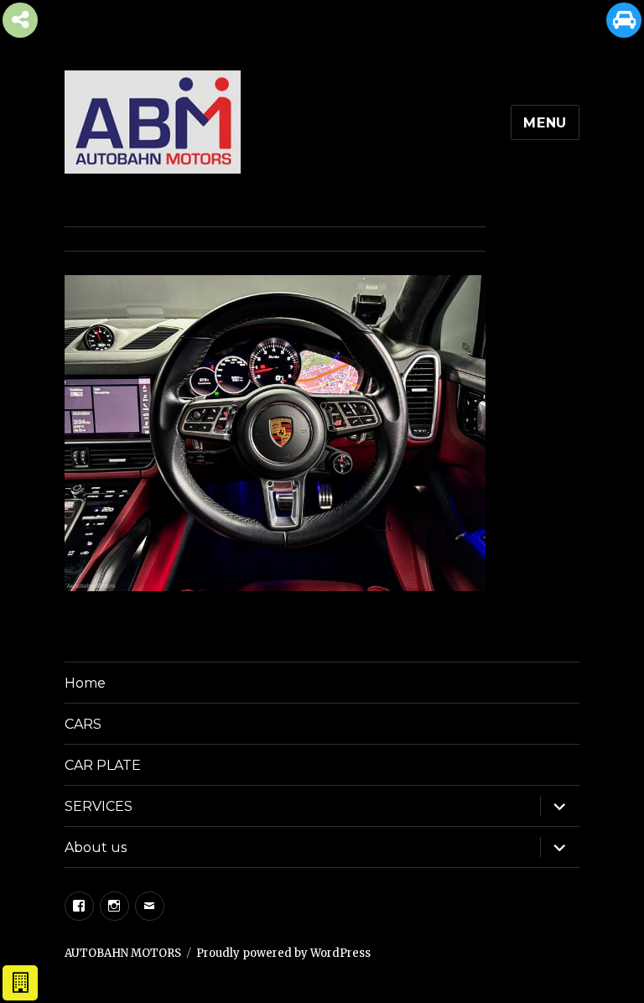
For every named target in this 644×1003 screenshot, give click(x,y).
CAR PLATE (103, 765)
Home (85, 683)
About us (96, 847)
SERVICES (98, 806)
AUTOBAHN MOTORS (123, 953)
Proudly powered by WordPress (283, 953)
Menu (545, 123)
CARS (83, 724)
